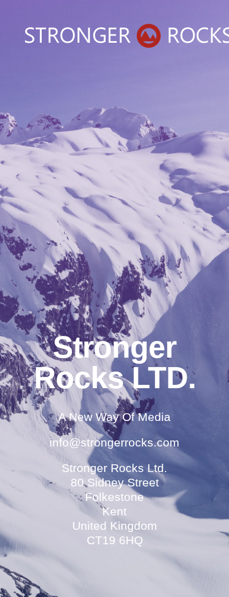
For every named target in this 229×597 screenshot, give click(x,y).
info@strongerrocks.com (114, 442)
